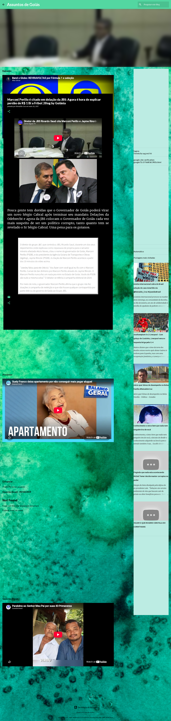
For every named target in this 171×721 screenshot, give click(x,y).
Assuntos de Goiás (23, 4)
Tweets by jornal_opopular (13, 487)
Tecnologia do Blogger (87, 707)
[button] (8, 111)
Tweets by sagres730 (143, 153)
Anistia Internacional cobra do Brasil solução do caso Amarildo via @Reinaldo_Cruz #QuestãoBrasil (148, 288)
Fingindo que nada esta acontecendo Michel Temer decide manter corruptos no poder (151, 476)
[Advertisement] (58, 351)
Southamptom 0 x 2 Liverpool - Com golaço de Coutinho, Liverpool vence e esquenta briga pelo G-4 (149, 338)
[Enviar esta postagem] (8, 298)
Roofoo (92, 712)
